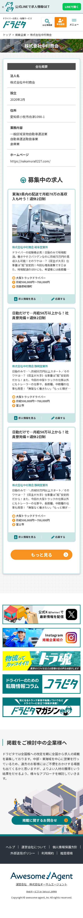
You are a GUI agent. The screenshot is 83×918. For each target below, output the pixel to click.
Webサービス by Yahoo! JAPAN (41, 891)
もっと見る (41, 555)
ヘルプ (10, 847)
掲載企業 (20, 35)
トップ (7, 35)
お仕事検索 (47, 25)
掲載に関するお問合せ (39, 820)
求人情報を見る (27, 299)
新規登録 (60, 24)
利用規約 (48, 853)
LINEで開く (72, 7)
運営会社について (33, 847)
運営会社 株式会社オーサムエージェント (41, 884)
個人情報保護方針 (65, 847)
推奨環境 (66, 853)
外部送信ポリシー (22, 853)
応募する (60, 299)
